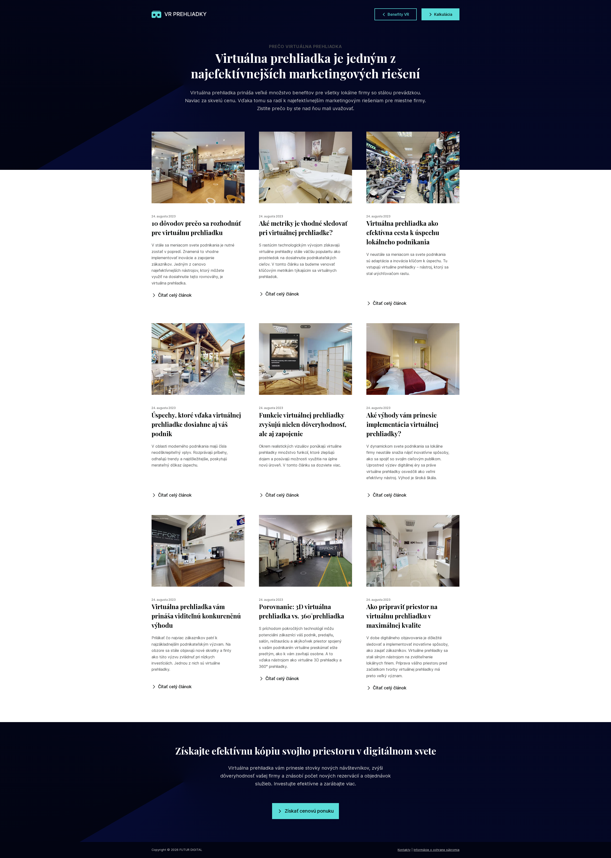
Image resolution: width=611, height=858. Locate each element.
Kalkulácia (443, 14)
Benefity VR (398, 14)
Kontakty (404, 850)
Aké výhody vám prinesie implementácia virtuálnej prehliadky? (402, 424)
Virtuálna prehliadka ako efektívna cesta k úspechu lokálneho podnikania (402, 232)
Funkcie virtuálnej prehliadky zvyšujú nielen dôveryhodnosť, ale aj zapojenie (302, 424)
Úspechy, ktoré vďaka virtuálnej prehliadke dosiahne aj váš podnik (196, 424)
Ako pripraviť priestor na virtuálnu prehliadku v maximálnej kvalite (401, 615)
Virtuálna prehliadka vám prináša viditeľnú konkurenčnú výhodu (196, 615)
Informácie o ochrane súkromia (436, 850)
